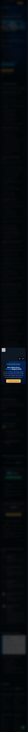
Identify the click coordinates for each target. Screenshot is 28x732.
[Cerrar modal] (23, 349)
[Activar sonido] (23, 358)
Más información (14, 381)
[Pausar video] (19, 358)
